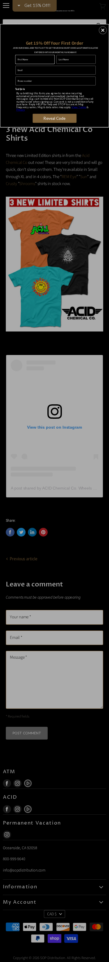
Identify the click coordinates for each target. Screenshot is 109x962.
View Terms (79, 106)
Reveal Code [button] (55, 118)
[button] (102, 30)
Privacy (20, 109)
